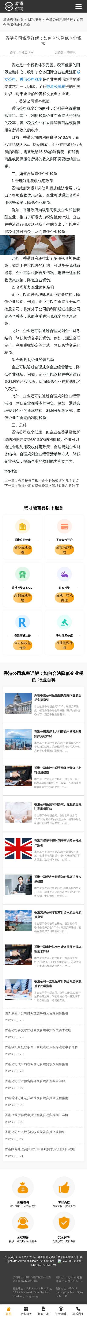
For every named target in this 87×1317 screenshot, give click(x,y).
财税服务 (34, 19)
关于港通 (61, 1314)
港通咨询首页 (13, 19)
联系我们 (78, 1314)
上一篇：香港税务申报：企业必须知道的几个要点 (41, 480)
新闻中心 (43, 1314)
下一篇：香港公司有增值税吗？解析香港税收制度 (41, 486)
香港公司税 (55, 86)
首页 (9, 1314)
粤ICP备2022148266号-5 (42, 1261)
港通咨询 (19, 6)
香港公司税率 (31, 79)
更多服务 (26, 1314)
